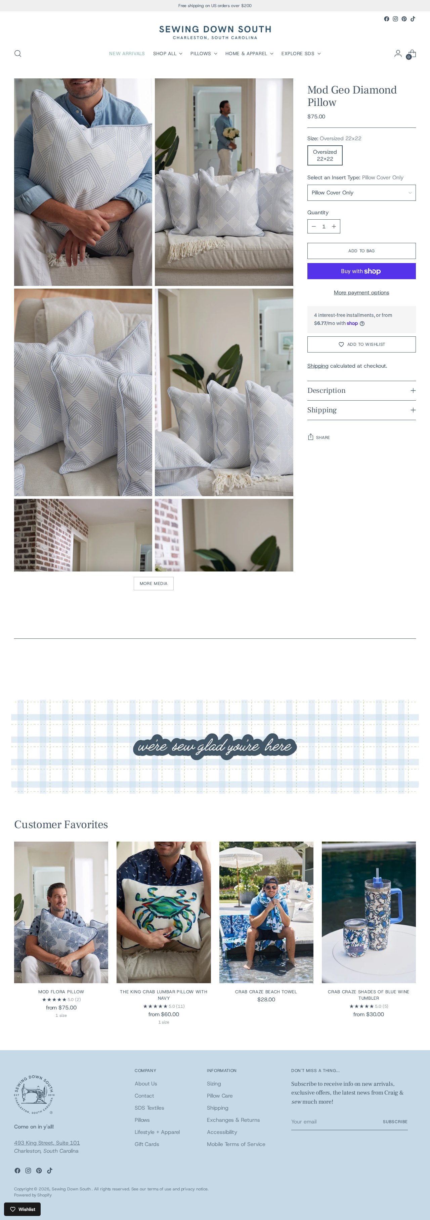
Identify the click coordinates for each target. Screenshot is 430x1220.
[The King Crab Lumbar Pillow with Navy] (164, 912)
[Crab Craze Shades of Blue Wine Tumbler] (369, 912)
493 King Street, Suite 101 (47, 1142)
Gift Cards (147, 1144)
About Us (146, 1083)
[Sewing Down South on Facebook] (387, 19)
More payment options (361, 292)
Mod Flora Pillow (61, 992)
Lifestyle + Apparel (157, 1132)
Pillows (142, 1119)
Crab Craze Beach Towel (266, 992)
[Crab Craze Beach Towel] (266, 912)
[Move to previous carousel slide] (394, 665)
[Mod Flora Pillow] (61, 912)
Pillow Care (220, 1095)
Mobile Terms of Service (236, 1144)
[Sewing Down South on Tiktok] (413, 19)
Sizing (214, 1083)
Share (323, 437)
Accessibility (222, 1132)
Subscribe (395, 1121)
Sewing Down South (72, 1189)
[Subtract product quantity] (314, 226)
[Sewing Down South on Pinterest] (404, 19)
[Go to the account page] (398, 53)
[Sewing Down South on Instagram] (395, 19)
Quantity (318, 212)
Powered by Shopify (33, 1195)
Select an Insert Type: (355, 177)
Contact (144, 1095)
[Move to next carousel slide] (410, 665)
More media (154, 583)
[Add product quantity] (334, 226)
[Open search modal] (18, 53)
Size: (334, 138)
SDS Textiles (149, 1107)
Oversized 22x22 (325, 156)
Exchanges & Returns (233, 1119)
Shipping (318, 365)
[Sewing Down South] (215, 33)
